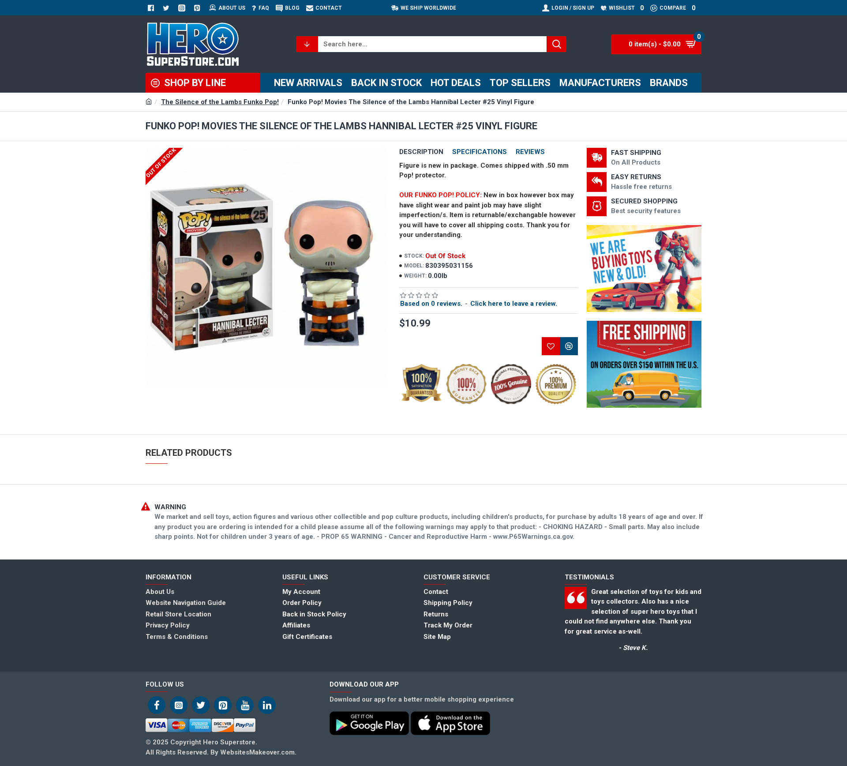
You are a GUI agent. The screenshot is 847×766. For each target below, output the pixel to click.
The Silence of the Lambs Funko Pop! (220, 102)
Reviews (530, 152)
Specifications (479, 152)
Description (421, 152)
